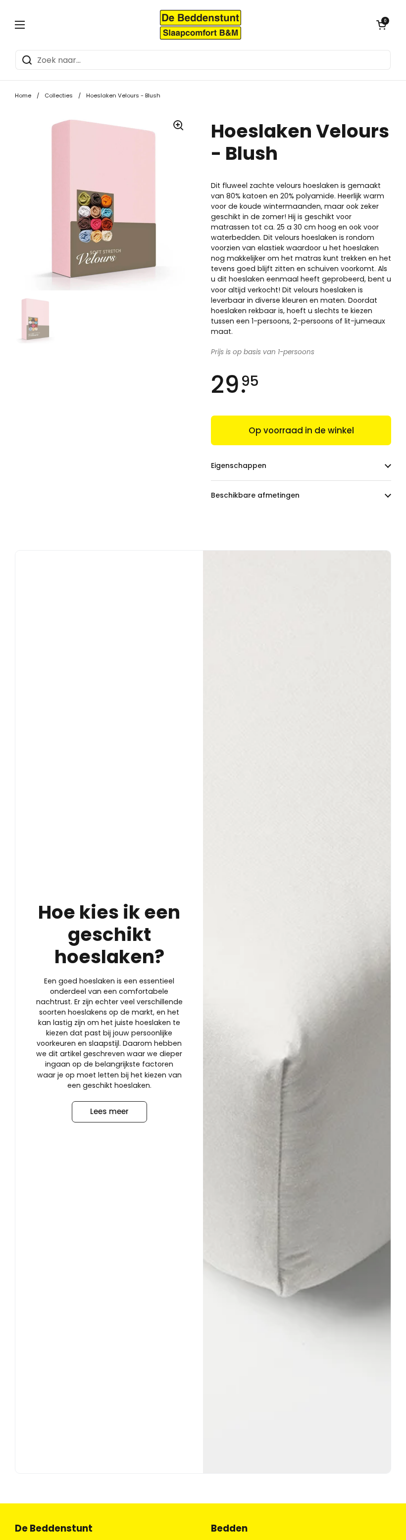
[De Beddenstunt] (201, 25)
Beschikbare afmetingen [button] (255, 495)
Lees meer (109, 1111)
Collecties (59, 95)
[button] (381, 25)
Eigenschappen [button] (238, 465)
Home (23, 95)
